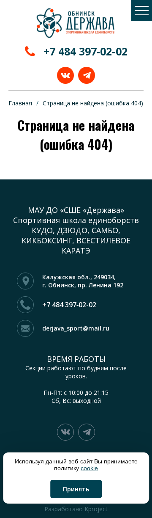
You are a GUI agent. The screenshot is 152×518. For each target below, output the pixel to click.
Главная (20, 103)
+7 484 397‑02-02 (85, 51)
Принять (76, 489)
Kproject (96, 509)
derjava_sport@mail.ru (75, 328)
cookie (89, 468)
